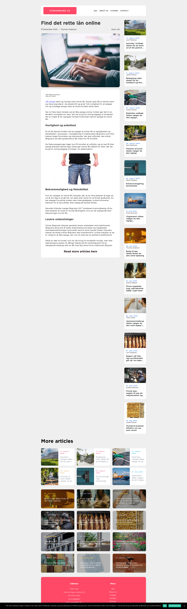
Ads (95, 11)
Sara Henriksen (131, 145)
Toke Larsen (130, 317)
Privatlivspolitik (174, 606)
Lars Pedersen (131, 40)
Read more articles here (80, 251)
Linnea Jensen (131, 110)
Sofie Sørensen (131, 213)
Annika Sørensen (132, 387)
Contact (124, 11)
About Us (103, 11)
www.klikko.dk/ (76, 602)
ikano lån (115, 29)
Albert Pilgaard (131, 180)
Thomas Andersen (69, 29)
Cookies (114, 11)
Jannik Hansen (131, 75)
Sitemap (113, 601)
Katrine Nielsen (131, 283)
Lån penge (50, 102)
